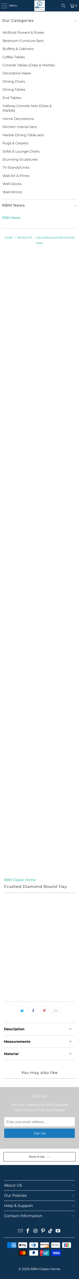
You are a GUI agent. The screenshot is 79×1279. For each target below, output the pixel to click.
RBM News (11, 218)
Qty (6, 954)
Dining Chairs (14, 81)
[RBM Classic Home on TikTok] (50, 1231)
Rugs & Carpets (15, 143)
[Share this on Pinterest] (44, 1010)
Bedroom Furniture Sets (23, 41)
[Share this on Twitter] (22, 1010)
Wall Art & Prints (16, 176)
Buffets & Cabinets (18, 49)
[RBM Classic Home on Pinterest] (43, 1231)
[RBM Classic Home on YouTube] (58, 1231)
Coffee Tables (14, 57)
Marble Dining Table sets (23, 135)
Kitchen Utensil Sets (20, 127)
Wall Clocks (12, 184)
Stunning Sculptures (20, 159)
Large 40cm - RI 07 (20, 929)
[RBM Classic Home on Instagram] (35, 1231)
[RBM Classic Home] (39, 5)
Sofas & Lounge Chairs (21, 151)
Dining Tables (14, 90)
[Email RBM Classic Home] (20, 1231)
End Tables (12, 98)
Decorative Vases (17, 73)
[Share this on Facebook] (33, 1010)
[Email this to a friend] (55, 1010)
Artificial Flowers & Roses (23, 33)
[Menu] (2, 5)
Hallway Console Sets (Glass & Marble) (27, 108)
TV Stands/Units (16, 167)
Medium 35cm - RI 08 (21, 941)
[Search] (63, 5)
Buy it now (40, 986)
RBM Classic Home (20, 880)
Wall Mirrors (12, 192)
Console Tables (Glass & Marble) (29, 65)
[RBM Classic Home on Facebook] (28, 1231)
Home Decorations (18, 119)
